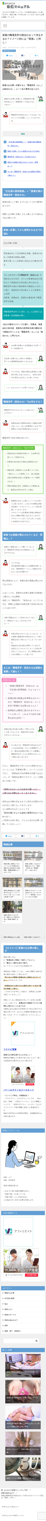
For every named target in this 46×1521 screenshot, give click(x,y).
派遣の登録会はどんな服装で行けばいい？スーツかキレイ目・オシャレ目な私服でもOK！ (12, 894)
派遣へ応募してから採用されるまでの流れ (23, 151)
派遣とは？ (8, 1309)
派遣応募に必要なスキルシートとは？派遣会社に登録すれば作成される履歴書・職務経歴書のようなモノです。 (12, 868)
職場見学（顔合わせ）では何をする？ (21, 157)
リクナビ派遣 (10, 1049)
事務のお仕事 (9, 1293)
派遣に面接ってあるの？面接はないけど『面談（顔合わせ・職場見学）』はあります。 (33, 867)
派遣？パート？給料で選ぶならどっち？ (21, 1478)
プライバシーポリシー (10, 1507)
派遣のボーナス (10, 1315)
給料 (6, 1325)
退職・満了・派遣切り (12, 1331)
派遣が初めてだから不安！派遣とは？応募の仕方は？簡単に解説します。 (12, 918)
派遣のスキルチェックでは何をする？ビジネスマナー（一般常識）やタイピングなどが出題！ (33, 894)
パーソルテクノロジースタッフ (19, 1090)
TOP (16, 1490)
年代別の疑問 (9, 1298)
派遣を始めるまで (9, 51)
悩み (6, 1304)
